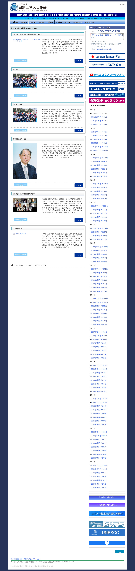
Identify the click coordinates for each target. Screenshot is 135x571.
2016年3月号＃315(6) (98, 387)
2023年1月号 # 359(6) (99, 199)
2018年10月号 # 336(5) (99, 302)
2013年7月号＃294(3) (98, 476)
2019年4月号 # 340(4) (99, 284)
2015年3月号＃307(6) (98, 421)
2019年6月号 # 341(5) (99, 280)
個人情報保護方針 (16, 559)
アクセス (67, 22)
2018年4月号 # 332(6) (99, 313)
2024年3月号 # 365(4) (99, 173)
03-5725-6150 (110, 31)
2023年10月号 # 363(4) (99, 184)
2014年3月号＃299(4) (98, 454)
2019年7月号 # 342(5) (99, 276)
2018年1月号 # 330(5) (99, 324)
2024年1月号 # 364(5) (99, 176)
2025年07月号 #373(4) (99, 139)
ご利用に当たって (29, 559)
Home (16, 22)
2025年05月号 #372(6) (99, 143)
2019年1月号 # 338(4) (99, 291)
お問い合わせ (77, 22)
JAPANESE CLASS (89, 22)
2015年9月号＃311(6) (98, 406)
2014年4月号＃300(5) (98, 450)
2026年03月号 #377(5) (99, 121)
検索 (120, 552)
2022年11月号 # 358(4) (99, 206)
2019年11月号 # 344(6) (99, 269)
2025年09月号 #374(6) (99, 136)
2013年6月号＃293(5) (98, 480)
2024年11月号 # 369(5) (99, 158)
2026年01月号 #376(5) (99, 124)
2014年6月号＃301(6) (98, 443)
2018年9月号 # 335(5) (99, 306)
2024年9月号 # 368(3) (99, 161)
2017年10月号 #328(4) (99, 336)
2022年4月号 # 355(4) (99, 217)
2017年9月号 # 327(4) (99, 339)
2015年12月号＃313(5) (99, 399)
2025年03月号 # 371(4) (99, 147)
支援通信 (41, 22)
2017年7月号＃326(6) (98, 343)
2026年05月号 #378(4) (99, 117)
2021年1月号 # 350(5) (99, 239)
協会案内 (24, 22)
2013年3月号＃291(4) (98, 488)
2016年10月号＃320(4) (99, 369)
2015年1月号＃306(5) (98, 425)
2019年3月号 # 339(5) (99, 287)
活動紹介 (50, 22)
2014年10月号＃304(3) (99, 436)
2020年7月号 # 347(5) (99, 254)
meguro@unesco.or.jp (104, 49)
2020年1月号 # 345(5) (99, 262)
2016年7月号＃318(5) (98, 376)
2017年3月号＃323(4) (98, 354)
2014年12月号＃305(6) (99, 432)
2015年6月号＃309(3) (98, 413)
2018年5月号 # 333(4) (99, 317)
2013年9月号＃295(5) (98, 473)
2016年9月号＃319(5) (98, 373)
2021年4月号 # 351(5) (99, 236)
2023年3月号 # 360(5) (99, 195)
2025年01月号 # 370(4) (99, 150)
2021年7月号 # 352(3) (99, 232)
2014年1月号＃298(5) (98, 458)
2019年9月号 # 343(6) (99, 273)
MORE (79, 61)
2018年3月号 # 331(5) (99, 321)
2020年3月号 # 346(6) (99, 258)
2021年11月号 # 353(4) (99, 228)
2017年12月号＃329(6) (99, 332)
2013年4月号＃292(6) (98, 484)
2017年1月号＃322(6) (98, 358)
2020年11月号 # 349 (20, 60)
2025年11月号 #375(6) (99, 132)
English (122, 5)
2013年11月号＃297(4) (99, 465)
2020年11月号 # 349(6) (99, 247)
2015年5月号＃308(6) (98, 417)
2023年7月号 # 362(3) (99, 187)
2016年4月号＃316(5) (98, 384)
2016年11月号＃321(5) (99, 365)
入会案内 (59, 22)
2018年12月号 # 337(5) (99, 299)
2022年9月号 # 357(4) (99, 210)
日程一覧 (33, 22)
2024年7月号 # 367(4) (99, 165)
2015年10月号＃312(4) (99, 402)
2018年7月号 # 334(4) (99, 310)
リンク (39, 559)
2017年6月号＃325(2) (98, 347)
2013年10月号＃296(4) (99, 469)
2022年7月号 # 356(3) (99, 213)
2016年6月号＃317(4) (98, 380)
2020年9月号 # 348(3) (99, 250)
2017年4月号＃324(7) (98, 350)
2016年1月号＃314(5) (98, 391)
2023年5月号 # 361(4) (99, 191)
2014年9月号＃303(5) (98, 439)
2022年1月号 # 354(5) (99, 221)
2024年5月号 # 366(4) (99, 169)
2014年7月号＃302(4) (98, 447)
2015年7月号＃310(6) (98, 410)
